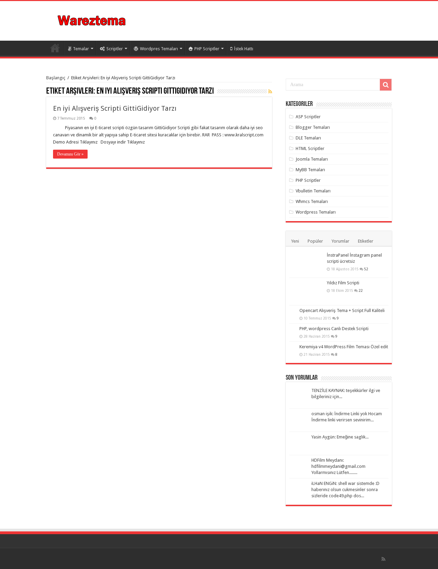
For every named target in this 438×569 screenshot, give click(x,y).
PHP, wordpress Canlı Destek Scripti (334, 328)
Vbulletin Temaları (313, 190)
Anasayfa (55, 48)
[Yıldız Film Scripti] (306, 291)
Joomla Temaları (312, 159)
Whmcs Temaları (312, 201)
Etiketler (365, 241)
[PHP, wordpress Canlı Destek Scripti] (292, 329)
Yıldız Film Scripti (343, 282)
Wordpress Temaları (316, 212)
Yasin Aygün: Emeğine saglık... (340, 436)
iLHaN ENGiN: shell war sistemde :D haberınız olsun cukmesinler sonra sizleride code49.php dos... (345, 489)
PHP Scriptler (206, 48)
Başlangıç (55, 77)
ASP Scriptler (308, 116)
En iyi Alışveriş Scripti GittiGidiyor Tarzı (115, 108)
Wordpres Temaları (159, 48)
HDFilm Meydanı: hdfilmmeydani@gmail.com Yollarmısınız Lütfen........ (338, 466)
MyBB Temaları (310, 169)
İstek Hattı (243, 48)
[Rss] (383, 559)
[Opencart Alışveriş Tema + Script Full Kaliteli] (292, 311)
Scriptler (114, 48)
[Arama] (385, 85)
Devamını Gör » (70, 154)
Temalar (81, 48)
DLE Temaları (308, 137)
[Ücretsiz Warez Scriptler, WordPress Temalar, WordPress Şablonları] (92, 19)
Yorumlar (340, 241)
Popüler (315, 241)
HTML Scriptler (310, 148)
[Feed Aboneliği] (270, 91)
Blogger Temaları (313, 127)
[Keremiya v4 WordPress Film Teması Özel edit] (292, 347)
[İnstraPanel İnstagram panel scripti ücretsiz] (306, 263)
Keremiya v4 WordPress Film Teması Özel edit (343, 346)
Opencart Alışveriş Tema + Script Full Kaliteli (342, 310)
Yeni (295, 241)
